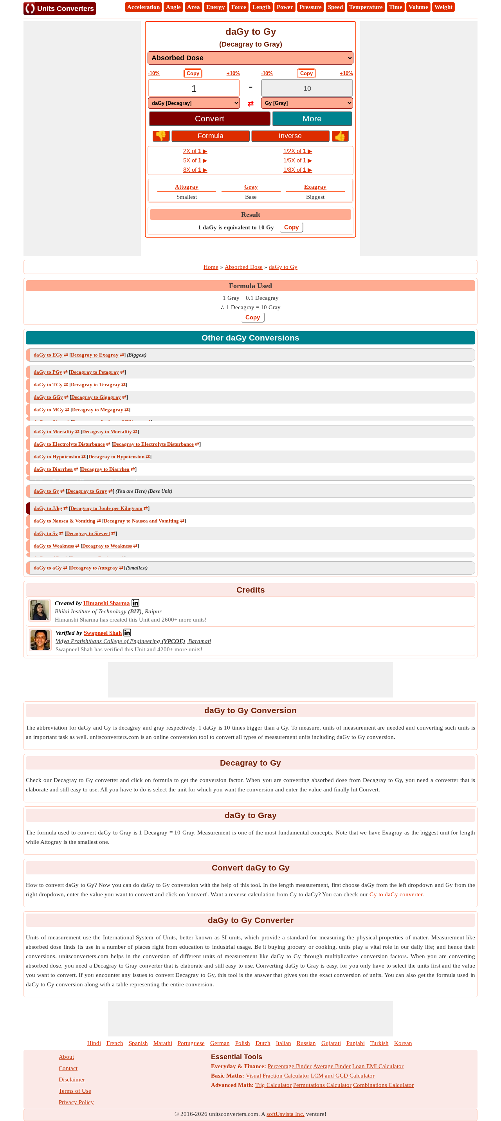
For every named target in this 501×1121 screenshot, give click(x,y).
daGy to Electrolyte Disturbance (69, 444)
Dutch (263, 1043)
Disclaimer (72, 1079)
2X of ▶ (195, 151)
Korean (403, 1043)
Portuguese (191, 1043)
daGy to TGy (48, 384)
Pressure (310, 7)
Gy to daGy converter (395, 894)
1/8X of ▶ (297, 169)
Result (250, 214)
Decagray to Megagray (97, 410)
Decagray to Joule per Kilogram (106, 508)
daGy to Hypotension (57, 457)
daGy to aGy (48, 568)
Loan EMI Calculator (378, 1066)
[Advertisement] (82, 138)
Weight (443, 7)
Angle (173, 7)
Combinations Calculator (383, 1085)
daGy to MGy (49, 410)
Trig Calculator (273, 1085)
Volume (418, 7)
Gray (251, 187)
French (114, 1043)
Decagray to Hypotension (116, 457)
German (220, 1043)
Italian (283, 1043)
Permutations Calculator (322, 1085)
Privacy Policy (76, 1102)
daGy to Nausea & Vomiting (65, 521)
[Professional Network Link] (135, 603)
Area (193, 7)
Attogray (186, 187)
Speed (335, 7)
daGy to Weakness (54, 546)
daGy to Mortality (54, 431)
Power (285, 7)
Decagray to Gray (87, 491)
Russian (306, 1043)
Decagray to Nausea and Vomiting (141, 521)
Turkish (379, 1043)
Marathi (162, 1043)
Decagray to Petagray (94, 372)
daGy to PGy (48, 372)
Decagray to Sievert (88, 533)
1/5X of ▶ (297, 160)
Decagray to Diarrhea (105, 469)
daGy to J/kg (48, 508)
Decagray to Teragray (95, 384)
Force (238, 7)
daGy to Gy (46, 491)
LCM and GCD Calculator (343, 1075)
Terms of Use (75, 1091)
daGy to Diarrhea (53, 469)
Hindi (94, 1043)
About (66, 1057)
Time (395, 7)
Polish (242, 1043)
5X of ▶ (195, 160)
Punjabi (355, 1043)
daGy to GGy (48, 397)
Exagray (315, 187)
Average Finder (332, 1066)
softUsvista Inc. (286, 1114)
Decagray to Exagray (95, 355)
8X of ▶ (195, 169)
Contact (68, 1068)
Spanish (138, 1043)
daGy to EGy (48, 355)
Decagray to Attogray (94, 568)
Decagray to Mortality (107, 431)
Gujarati (331, 1043)
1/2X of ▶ (297, 151)
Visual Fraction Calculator (277, 1075)
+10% (233, 73)
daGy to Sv (46, 533)
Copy (193, 73)
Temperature (366, 7)
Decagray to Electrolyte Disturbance (153, 444)
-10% (154, 73)
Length (261, 7)
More (312, 118)
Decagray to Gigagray (96, 397)
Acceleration (143, 7)
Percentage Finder (290, 1066)
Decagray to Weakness (107, 546)
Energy (215, 7)
